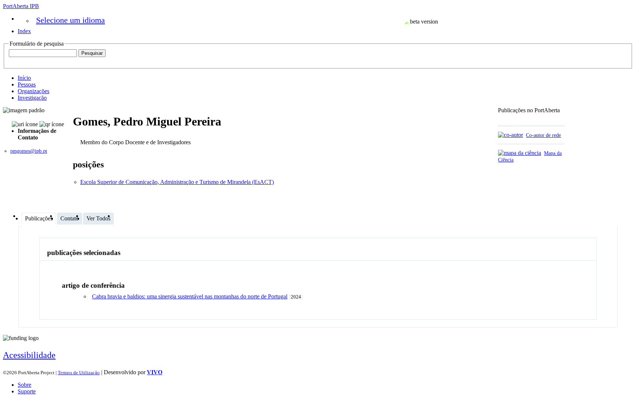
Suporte (27, 391)
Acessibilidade (29, 355)
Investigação (32, 98)
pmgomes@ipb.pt (28, 151)
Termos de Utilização (79, 372)
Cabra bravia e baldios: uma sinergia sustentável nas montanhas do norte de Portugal (189, 296)
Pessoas (27, 84)
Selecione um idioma (70, 20)
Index (24, 31)
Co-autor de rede (543, 135)
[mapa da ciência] (519, 153)
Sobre (24, 385)
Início (24, 78)
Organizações (33, 91)
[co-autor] (510, 135)
